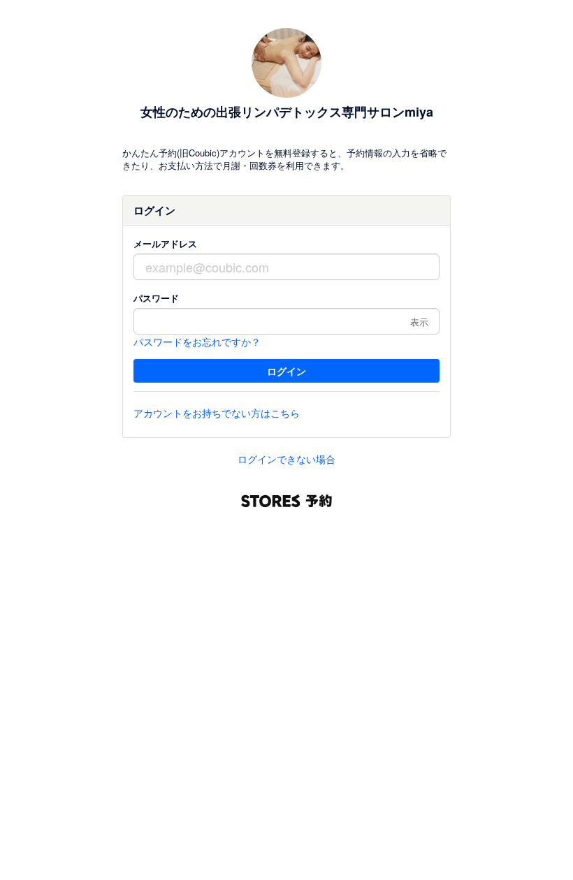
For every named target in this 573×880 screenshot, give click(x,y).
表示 (419, 321)
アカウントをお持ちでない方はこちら (216, 413)
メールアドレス (165, 243)
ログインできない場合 (286, 459)
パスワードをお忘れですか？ (197, 342)
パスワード (156, 298)
